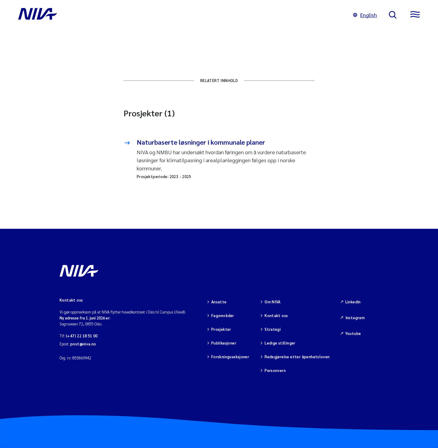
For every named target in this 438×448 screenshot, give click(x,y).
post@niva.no (83, 343)
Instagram (355, 317)
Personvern (275, 370)
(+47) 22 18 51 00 (82, 335)
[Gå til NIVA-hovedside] (179, 15)
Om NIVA (273, 301)
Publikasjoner (223, 342)
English (368, 14)
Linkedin (353, 301)
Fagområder (222, 315)
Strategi (273, 329)
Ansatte (219, 301)
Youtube (353, 333)
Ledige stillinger (280, 342)
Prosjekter (221, 329)
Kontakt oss (276, 315)
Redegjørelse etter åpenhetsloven (297, 356)
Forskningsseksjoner (230, 356)
